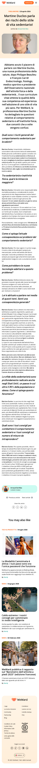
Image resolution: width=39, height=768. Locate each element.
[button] (36, 3)
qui (3, 318)
